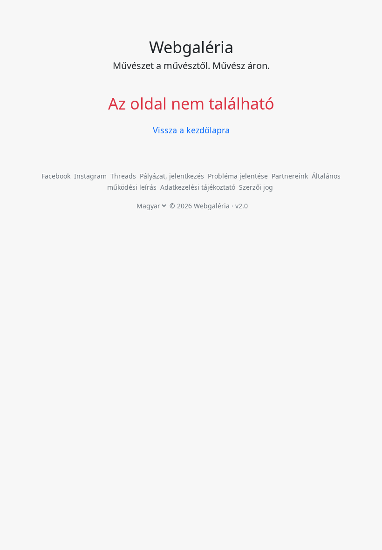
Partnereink (291, 176)
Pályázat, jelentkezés (173, 176)
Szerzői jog (256, 187)
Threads (123, 176)
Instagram (90, 176)
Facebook (55, 176)
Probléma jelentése (239, 176)
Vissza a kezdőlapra (191, 130)
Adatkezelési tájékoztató (197, 187)
